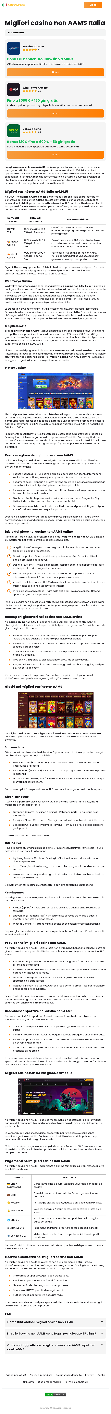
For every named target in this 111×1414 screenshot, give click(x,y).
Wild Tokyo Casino (35, 87)
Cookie (101, 1375)
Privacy (89, 1375)
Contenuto (18, 32)
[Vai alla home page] (13, 5)
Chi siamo (29, 1382)
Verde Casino (32, 129)
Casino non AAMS (15, 1375)
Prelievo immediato (40, 1375)
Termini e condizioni (76, 1382)
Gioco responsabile (49, 1382)
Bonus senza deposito (69, 1375)
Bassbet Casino (33, 46)
